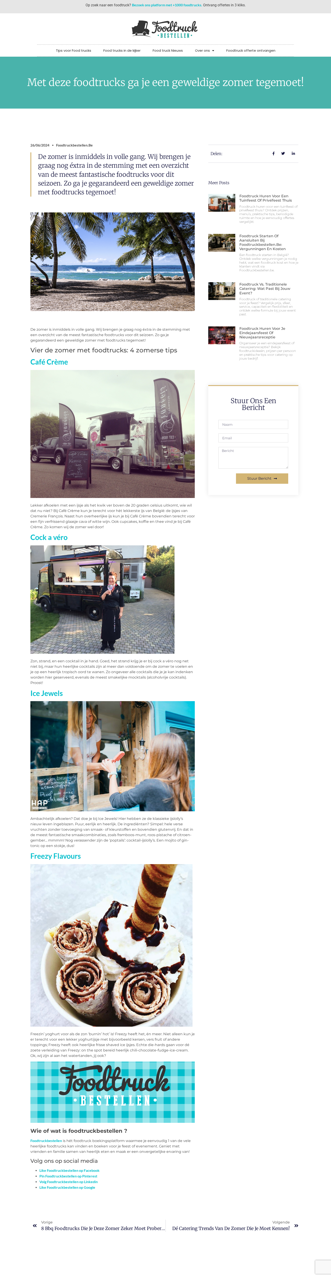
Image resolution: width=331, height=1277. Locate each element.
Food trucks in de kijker (122, 50)
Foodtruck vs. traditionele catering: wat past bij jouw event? (264, 288)
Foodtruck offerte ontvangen (250, 50)
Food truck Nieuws (168, 50)
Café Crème (49, 361)
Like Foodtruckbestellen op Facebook (69, 1170)
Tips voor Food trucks (73, 50)
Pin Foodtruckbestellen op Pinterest (68, 1176)
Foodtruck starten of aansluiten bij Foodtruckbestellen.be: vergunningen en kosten (262, 242)
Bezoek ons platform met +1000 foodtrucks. (167, 5)
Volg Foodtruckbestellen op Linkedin (68, 1181)
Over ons (202, 50)
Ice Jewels (46, 693)
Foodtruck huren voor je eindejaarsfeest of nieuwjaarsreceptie (262, 332)
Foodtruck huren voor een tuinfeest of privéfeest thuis (265, 198)
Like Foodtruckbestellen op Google (67, 1187)
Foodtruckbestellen (46, 1140)
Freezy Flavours (55, 855)
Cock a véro (49, 537)
